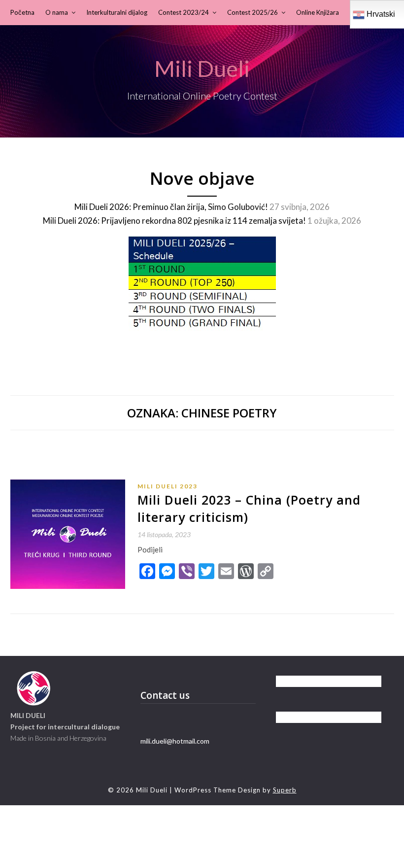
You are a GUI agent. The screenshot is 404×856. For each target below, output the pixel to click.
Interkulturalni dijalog (116, 12)
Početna (22, 12)
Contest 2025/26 (252, 12)
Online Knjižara (317, 12)
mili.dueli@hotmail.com (174, 741)
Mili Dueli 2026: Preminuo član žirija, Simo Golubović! (171, 207)
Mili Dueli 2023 (167, 486)
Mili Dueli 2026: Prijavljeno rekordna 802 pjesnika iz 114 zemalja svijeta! (174, 220)
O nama (56, 12)
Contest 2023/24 (183, 12)
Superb (285, 790)
